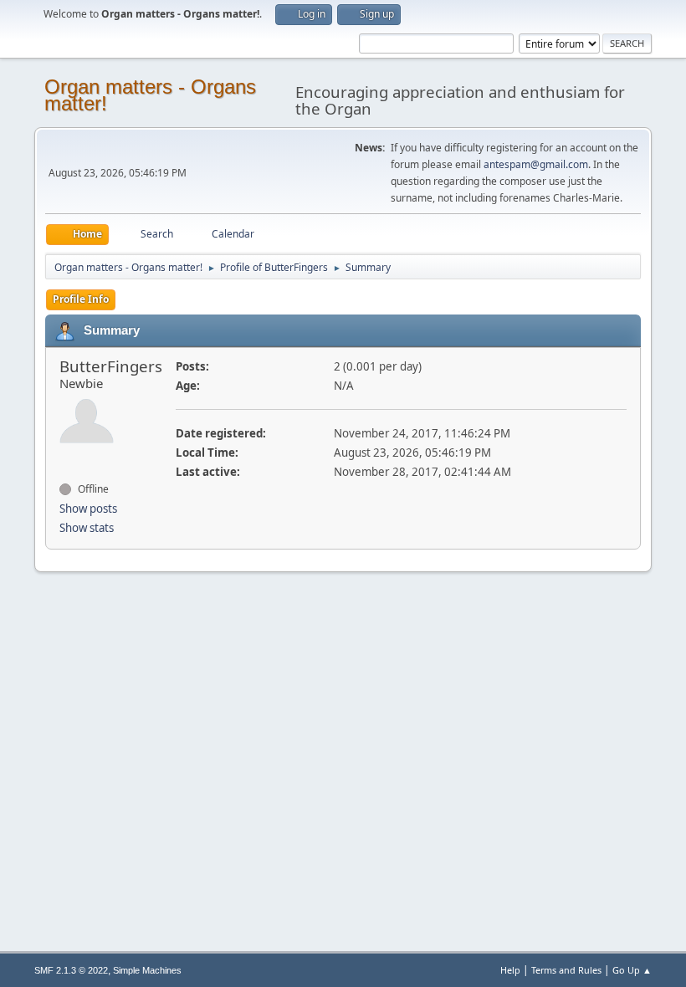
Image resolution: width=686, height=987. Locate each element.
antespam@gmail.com (536, 164)
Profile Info (81, 299)
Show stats (86, 527)
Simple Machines (147, 970)
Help (510, 970)
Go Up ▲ (632, 970)
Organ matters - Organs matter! (150, 95)
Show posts (88, 508)
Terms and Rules (566, 970)
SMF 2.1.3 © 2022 (71, 970)
